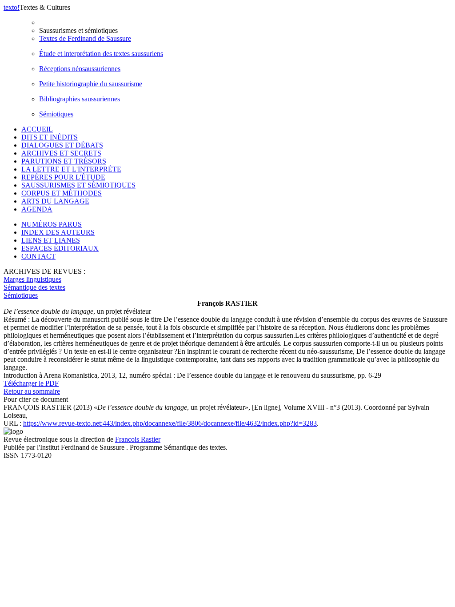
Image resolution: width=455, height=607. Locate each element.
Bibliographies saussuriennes (79, 99)
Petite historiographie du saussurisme (90, 84)
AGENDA (36, 209)
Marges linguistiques (32, 279)
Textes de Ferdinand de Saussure (85, 38)
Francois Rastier (137, 439)
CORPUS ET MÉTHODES (61, 193)
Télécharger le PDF (31, 383)
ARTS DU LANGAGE (55, 201)
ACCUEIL (37, 129)
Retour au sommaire (32, 391)
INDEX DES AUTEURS (58, 232)
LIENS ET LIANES (50, 240)
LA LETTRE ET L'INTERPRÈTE (71, 169)
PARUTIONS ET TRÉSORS (63, 161)
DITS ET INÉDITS (49, 137)
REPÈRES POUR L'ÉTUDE (63, 177)
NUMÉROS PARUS (51, 224)
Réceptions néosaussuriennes (79, 68)
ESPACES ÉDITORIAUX (60, 248)
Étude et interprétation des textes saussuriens (101, 53)
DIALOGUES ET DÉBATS (62, 145)
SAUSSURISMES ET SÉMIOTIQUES (78, 185)
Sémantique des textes (34, 287)
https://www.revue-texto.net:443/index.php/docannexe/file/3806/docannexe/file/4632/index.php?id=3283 (170, 423)
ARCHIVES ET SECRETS (61, 153)
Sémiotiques (56, 114)
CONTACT (38, 256)
